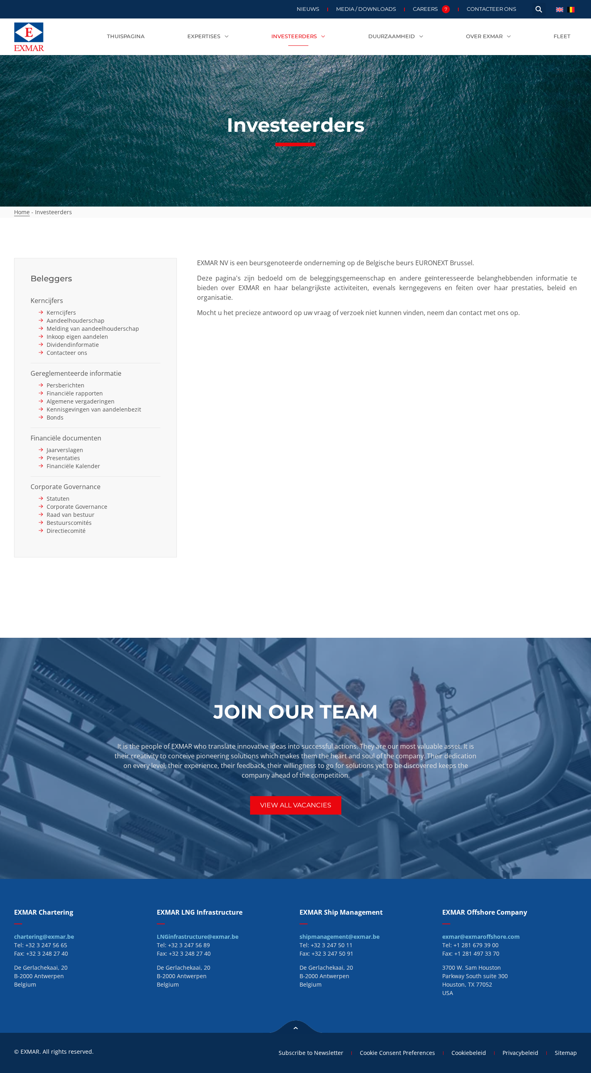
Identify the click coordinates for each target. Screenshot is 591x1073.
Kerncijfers (47, 301)
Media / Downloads (366, 9)
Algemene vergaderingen (81, 401)
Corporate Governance (66, 487)
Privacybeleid (520, 1053)
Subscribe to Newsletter (311, 1053)
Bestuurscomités (69, 522)
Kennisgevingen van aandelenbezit (94, 409)
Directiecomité (66, 530)
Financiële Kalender (73, 466)
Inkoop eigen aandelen (77, 336)
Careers (430, 9)
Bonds (55, 417)
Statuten (58, 498)
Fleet (562, 36)
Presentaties (63, 458)
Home (22, 212)
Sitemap (566, 1053)
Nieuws (308, 9)
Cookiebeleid (468, 1053)
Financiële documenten (66, 438)
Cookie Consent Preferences (397, 1053)
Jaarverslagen (65, 450)
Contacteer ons (491, 9)
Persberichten (65, 385)
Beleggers (51, 278)
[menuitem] (559, 9)
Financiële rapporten (75, 393)
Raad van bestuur (70, 514)
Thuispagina (126, 36)
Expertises (203, 36)
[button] (539, 9)
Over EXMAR (484, 36)
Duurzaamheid (391, 36)
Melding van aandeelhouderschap (93, 328)
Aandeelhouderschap (76, 320)
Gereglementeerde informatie (76, 373)
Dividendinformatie (73, 344)
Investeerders (294, 36)
